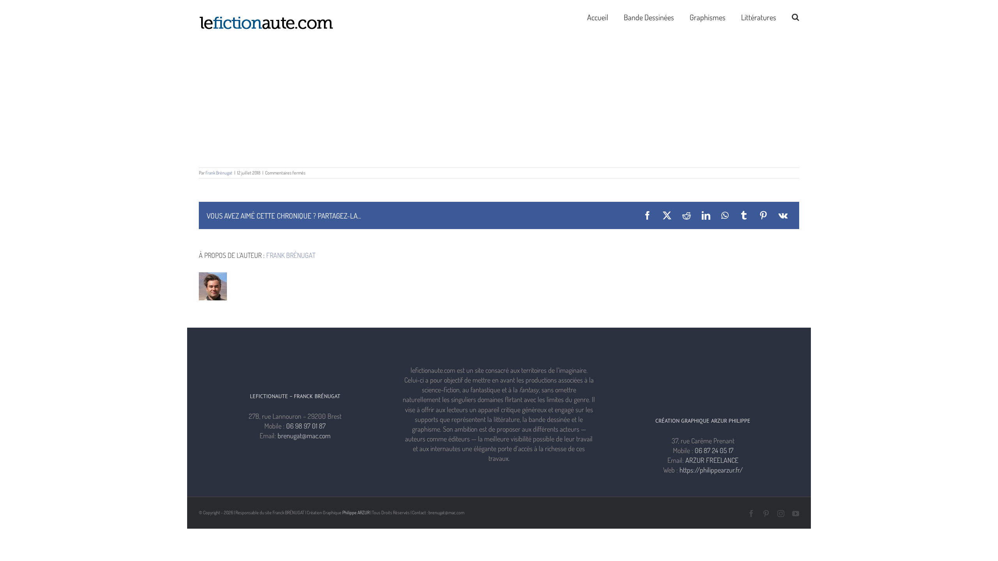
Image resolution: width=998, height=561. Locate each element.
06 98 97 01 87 (306, 426)
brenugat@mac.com (304, 435)
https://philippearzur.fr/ (711, 470)
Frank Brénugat (218, 173)
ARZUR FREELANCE (711, 460)
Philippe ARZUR (356, 512)
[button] (795, 16)
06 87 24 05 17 (714, 450)
